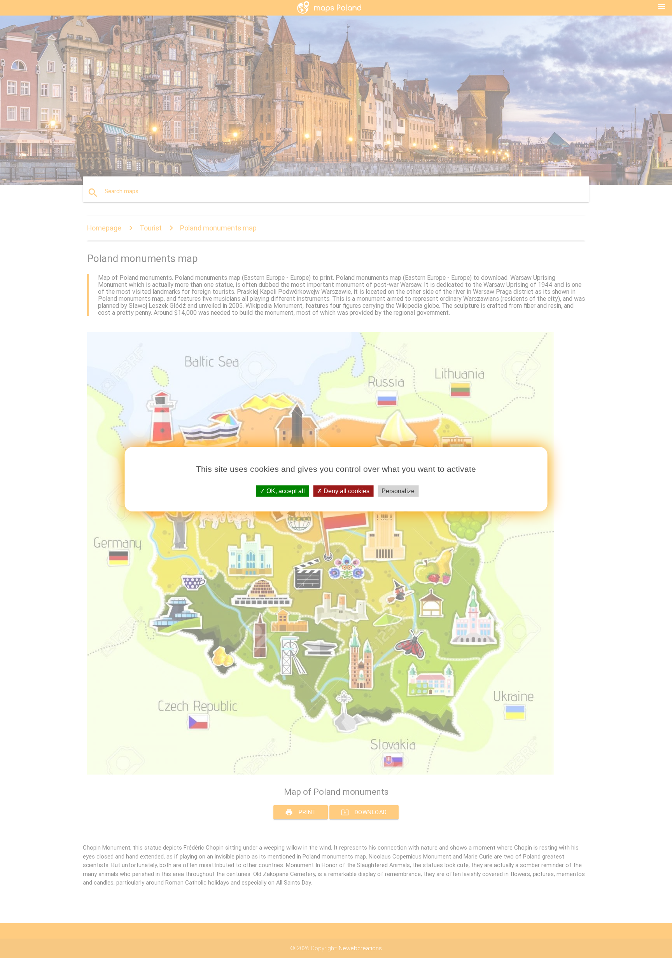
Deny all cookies (345, 490)
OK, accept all (285, 490)
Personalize (398, 490)
